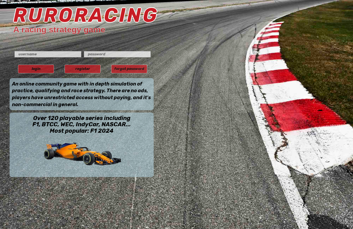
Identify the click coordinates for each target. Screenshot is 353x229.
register (82, 69)
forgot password (129, 69)
